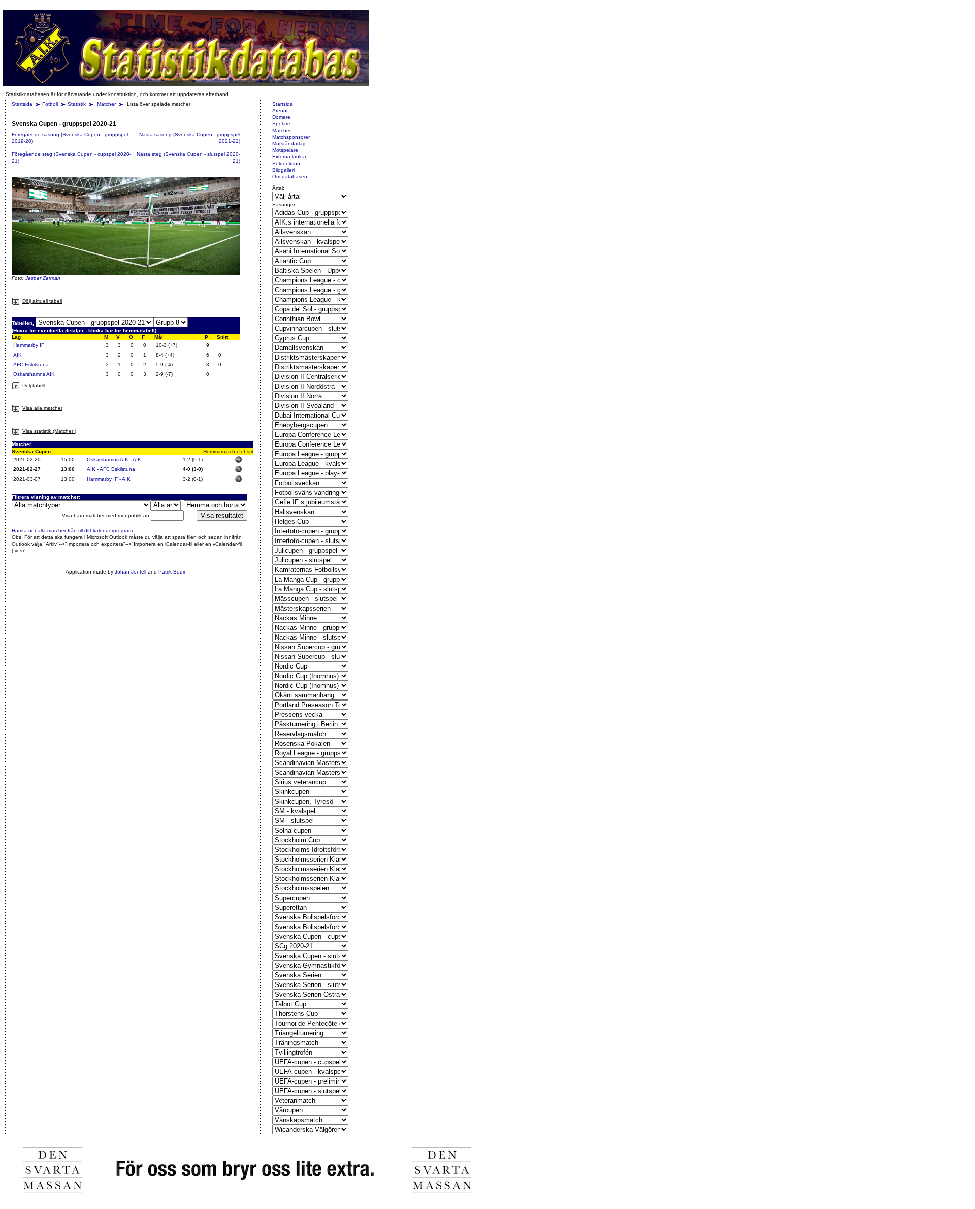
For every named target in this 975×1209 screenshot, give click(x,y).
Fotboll (50, 104)
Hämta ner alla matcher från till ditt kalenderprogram (72, 530)
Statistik (77, 104)
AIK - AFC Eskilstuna (111, 469)
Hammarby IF (28, 345)
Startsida (22, 104)
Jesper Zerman (42, 278)
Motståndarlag (289, 143)
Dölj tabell (33, 385)
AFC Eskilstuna (31, 364)
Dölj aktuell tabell (42, 301)
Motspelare (285, 150)
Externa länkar (289, 157)
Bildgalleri (283, 170)
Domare (281, 117)
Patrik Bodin (172, 572)
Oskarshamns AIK (34, 374)
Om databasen (289, 176)
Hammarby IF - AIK (109, 479)
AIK (17, 355)
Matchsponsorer (291, 137)
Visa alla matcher (42, 408)
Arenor (280, 110)
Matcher (107, 104)
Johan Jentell (130, 572)
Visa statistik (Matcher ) (49, 431)
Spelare (281, 123)
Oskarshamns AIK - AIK (114, 459)
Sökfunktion (286, 163)
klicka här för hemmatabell (121, 330)
